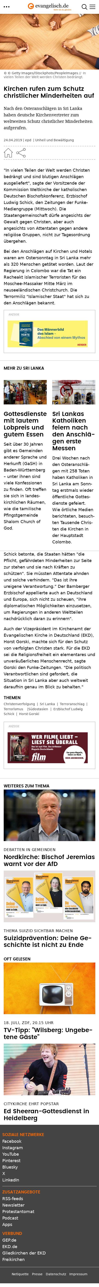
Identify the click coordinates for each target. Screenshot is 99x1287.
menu (6, 7)
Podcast (10, 1213)
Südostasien (38, 709)
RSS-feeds (12, 1194)
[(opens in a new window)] (48, 334)
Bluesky (10, 1162)
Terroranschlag (72, 704)
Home (8, 152)
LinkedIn (10, 1175)
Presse (37, 1270)
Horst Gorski (29, 714)
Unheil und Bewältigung (54, 140)
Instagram (12, 1143)
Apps (7, 1220)
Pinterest (11, 1156)
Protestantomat (18, 1207)
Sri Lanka (47, 704)
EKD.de (9, 1242)
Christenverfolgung (19, 704)
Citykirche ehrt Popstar (31, 1100)
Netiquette (20, 1270)
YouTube (10, 1150)
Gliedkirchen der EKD (24, 1248)
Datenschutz (56, 1270)
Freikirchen (13, 1255)
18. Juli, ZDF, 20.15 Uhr (29, 1018)
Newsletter (13, 1201)
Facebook (11, 1137)
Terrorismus (13, 709)
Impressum (78, 1270)
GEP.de (9, 1236)
